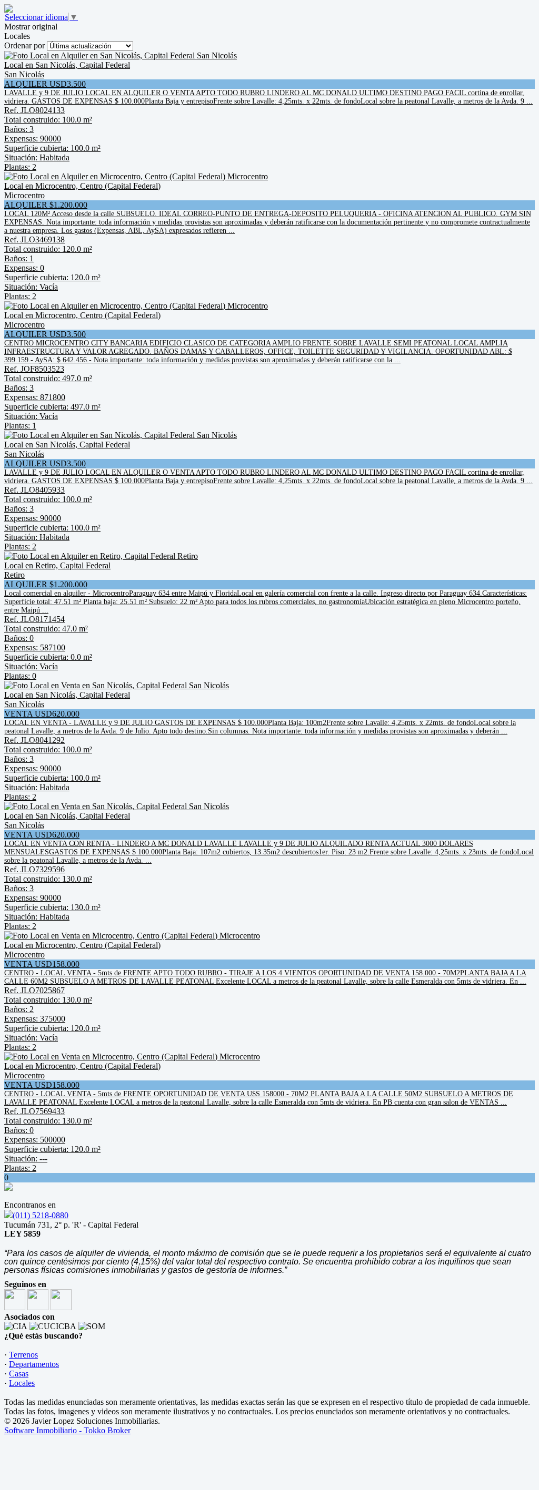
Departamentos (34, 1364)
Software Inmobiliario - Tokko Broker (67, 1430)
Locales (22, 1383)
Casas (18, 1373)
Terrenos (23, 1354)
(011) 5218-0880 (40, 1215)
